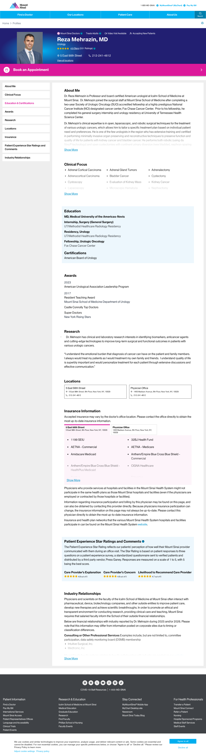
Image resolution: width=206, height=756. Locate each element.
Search (200, 16)
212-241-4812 (101, 55)
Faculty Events (66, 726)
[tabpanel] (128, 120)
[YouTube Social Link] (103, 682)
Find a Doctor (25, 14)
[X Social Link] (97, 682)
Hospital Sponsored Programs (188, 719)
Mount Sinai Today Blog (133, 715)
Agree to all (182, 741)
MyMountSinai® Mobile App (135, 704)
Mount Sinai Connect (183, 708)
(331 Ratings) (86, 48)
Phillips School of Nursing (70, 722)
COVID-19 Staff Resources (93, 689)
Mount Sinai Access (12, 715)
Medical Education (67, 708)
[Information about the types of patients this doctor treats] (100, 33)
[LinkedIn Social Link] (84, 682)
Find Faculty (64, 719)
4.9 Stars (74, 48)
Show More (71, 150)
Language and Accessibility (16, 722)
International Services (13, 711)
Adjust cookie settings (24, 751)
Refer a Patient (181, 711)
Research (63, 715)
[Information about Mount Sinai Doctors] (81, 33)
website (142, 524)
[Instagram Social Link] (109, 682)
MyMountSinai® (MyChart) (171, 5)
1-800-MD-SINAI (148, 5)
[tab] (26, 86)
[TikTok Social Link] (121, 682)
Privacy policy (42, 751)
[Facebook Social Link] (91, 682)
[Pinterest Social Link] (115, 682)
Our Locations (75, 14)
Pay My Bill (191, 5)
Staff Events (179, 726)
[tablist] (25, 120)
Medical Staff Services (184, 722)
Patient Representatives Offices (18, 719)
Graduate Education (68, 711)
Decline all (183, 747)
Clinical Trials (9, 726)
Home (5, 23)
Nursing (177, 715)
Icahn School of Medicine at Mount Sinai (77, 704)
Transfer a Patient (182, 704)
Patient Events (10, 730)
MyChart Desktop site (132, 708)
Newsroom (127, 711)
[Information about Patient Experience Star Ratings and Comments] (94, 48)
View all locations (65, 60)
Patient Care (125, 14)
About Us (172, 14)
